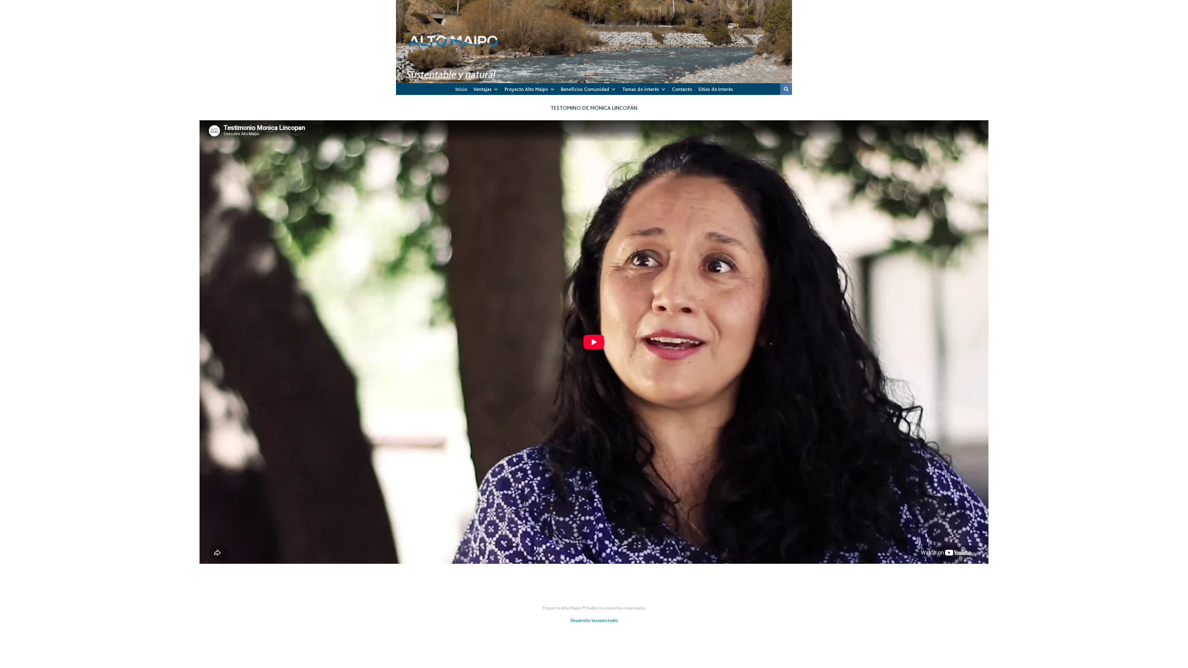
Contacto (682, 89)
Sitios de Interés (715, 89)
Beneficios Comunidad (585, 89)
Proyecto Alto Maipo (526, 89)
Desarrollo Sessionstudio (594, 620)
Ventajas (482, 89)
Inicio (461, 89)
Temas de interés (640, 89)
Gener (594, 592)
